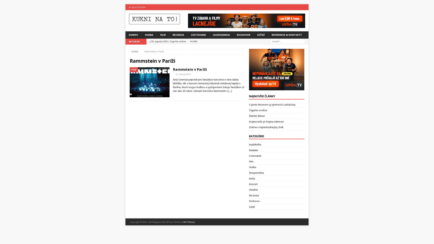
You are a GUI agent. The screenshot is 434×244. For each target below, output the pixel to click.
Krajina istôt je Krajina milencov (266, 121)
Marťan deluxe (257, 115)
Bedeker (253, 150)
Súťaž (261, 34)
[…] (230, 91)
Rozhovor (243, 34)
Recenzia (178, 34)
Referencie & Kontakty (287, 34)
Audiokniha (255, 144)
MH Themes (189, 222)
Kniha (252, 178)
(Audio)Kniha (221, 34)
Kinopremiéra (256, 172)
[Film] (150, 82)
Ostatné (253, 189)
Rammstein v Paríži (190, 69)
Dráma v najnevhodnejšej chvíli (266, 127)
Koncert (253, 184)
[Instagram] (306, 7)
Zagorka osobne (258, 110)
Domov (133, 34)
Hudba (149, 34)
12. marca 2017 (183, 74)
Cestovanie (198, 34)
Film (163, 34)
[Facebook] (299, 7)
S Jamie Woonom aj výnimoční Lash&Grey (272, 104)
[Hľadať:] (287, 41)
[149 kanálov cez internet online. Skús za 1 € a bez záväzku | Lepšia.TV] (246, 26)
